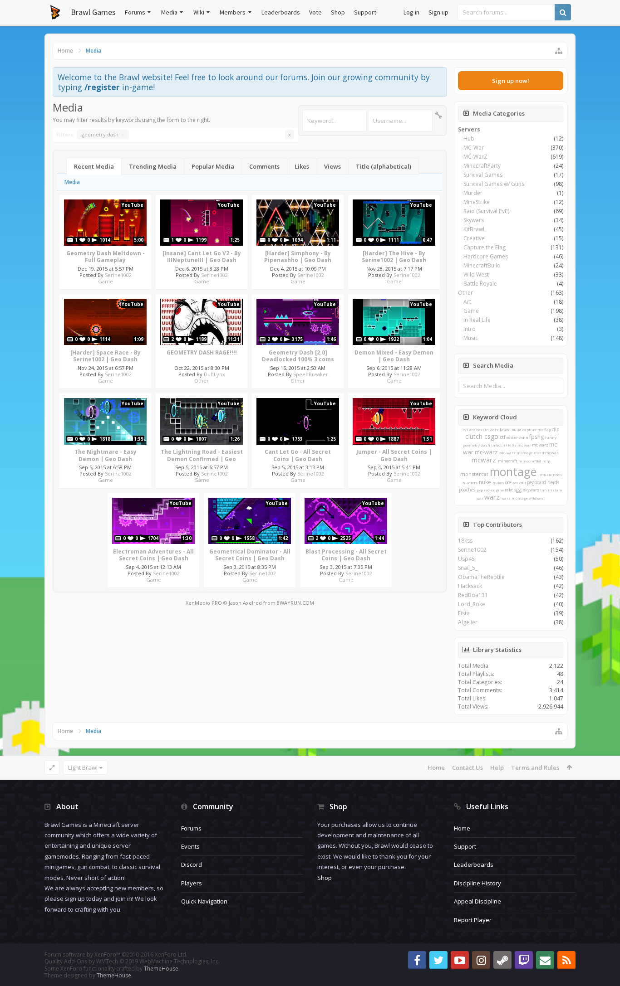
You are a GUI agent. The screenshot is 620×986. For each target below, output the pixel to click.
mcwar (551, 453)
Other (201, 380)
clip (555, 429)
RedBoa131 (473, 595)
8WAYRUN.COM (295, 602)
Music (470, 338)
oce (508, 482)
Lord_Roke (471, 604)
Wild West (476, 274)
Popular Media (213, 166)
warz (492, 496)
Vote (315, 12)
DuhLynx (214, 374)
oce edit (519, 482)
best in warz (487, 429)
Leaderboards (280, 12)
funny (550, 437)
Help (497, 767)
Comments (264, 166)
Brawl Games (93, 12)
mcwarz (484, 459)
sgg (518, 489)
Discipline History (477, 883)
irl (504, 444)
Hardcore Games (485, 256)
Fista (464, 613)
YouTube (132, 205)
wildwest (537, 497)
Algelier (467, 622)
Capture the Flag (484, 247)
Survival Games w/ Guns (493, 184)
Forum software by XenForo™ (115, 954)
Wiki (198, 12)
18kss (465, 540)
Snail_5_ (467, 568)
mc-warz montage (516, 452)
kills (512, 444)
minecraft (507, 461)
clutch (473, 436)
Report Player (473, 920)
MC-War (473, 147)
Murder (472, 193)
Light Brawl (83, 767)
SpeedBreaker (310, 374)
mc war (524, 444)
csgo (491, 436)
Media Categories (499, 113)
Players (191, 883)
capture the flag (536, 429)
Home (436, 767)
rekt (509, 490)
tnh (543, 489)
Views (332, 166)
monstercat (474, 474)
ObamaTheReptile (481, 577)
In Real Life (477, 320)
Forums (135, 12)
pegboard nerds (543, 482)
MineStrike (476, 202)
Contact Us (467, 767)
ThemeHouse (161, 968)
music (546, 474)
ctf (502, 437)
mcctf (539, 452)
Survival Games (482, 175)
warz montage (515, 497)
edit (510, 437)
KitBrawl (473, 229)
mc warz (540, 445)
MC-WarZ (475, 156)
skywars (531, 490)
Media (169, 12)
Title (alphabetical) (383, 166)
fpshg (536, 437)
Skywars (473, 220)
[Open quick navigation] (559, 50)
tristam (555, 489)
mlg (546, 460)
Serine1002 (118, 275)
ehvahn (521, 437)
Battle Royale (480, 283)
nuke (485, 482)
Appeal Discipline (477, 901)
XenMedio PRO (204, 602)
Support (365, 12)
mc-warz (486, 452)
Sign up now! (510, 81)
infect (496, 444)
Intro (469, 329)
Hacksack (470, 586)
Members (233, 12)
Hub (468, 138)
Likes (302, 166)
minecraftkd (529, 460)
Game (105, 281)
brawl (505, 429)
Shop (338, 12)
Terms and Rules (535, 767)
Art (467, 302)
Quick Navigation (204, 901)
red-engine (494, 489)
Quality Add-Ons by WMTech (132, 961)
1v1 (465, 429)
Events (190, 846)
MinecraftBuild (482, 265)
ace (472, 429)
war (480, 497)
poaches (467, 489)
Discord (191, 864)
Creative (474, 238)
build (517, 429)
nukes (498, 482)
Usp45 (466, 559)
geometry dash (103, 134)
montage (513, 471)
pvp (480, 489)
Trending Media (153, 166)
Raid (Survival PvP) (486, 211)
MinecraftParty (482, 166)
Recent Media (94, 166)
